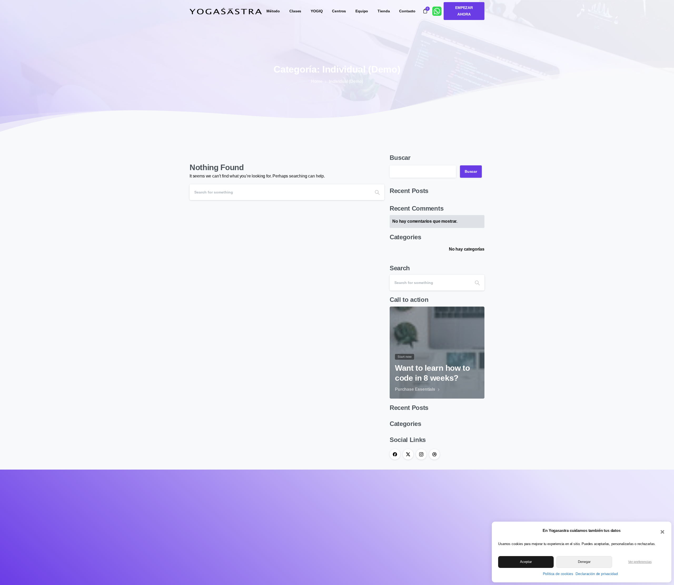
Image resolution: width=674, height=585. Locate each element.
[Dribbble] (434, 454)
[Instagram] (421, 454)
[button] (662, 531)
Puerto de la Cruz (407, 497)
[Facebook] (395, 454)
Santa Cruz (401, 504)
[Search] (377, 192)
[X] (408, 454)
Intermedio (350, 504)
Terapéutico (351, 512)
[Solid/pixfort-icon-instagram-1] (208, 532)
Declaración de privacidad (597, 574)
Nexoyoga (400, 512)
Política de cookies (558, 574)
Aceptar (526, 562)
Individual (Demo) (346, 81)
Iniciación (349, 497)
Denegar (584, 562)
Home (317, 81)
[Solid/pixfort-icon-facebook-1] (196, 532)
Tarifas (397, 519)
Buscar (400, 157)
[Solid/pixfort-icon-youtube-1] (220, 532)
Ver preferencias (640, 562)
